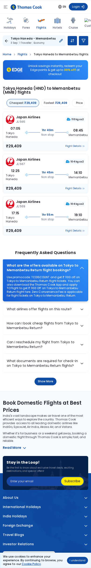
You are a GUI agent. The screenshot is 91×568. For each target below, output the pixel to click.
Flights (41, 27)
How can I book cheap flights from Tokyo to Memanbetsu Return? (42, 325)
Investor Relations (18, 544)
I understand (77, 560)
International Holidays (22, 507)
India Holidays (15, 516)
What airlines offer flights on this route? (39, 309)
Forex (26, 28)
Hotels (57, 28)
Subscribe (72, 481)
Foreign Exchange (18, 525)
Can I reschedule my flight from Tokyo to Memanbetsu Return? (40, 344)
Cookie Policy (31, 564)
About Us (10, 497)
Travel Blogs (13, 535)
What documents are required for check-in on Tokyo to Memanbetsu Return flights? (42, 363)
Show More (45, 381)
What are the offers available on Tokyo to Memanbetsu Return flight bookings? (42, 267)
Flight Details (73, 146)
